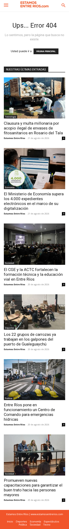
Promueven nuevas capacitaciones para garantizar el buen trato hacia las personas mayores (33, 487)
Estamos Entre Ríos (14, 138)
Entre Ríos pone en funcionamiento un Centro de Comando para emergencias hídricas (29, 412)
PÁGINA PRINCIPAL (46, 51)
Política (8, 398)
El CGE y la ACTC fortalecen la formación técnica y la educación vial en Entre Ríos (33, 274)
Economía (9, 187)
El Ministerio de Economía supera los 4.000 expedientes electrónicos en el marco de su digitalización (34, 201)
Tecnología (10, 116)
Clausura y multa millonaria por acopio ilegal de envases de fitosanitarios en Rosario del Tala (33, 128)
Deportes (9, 328)
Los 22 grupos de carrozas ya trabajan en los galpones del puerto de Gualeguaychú (30, 339)
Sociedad (9, 263)
